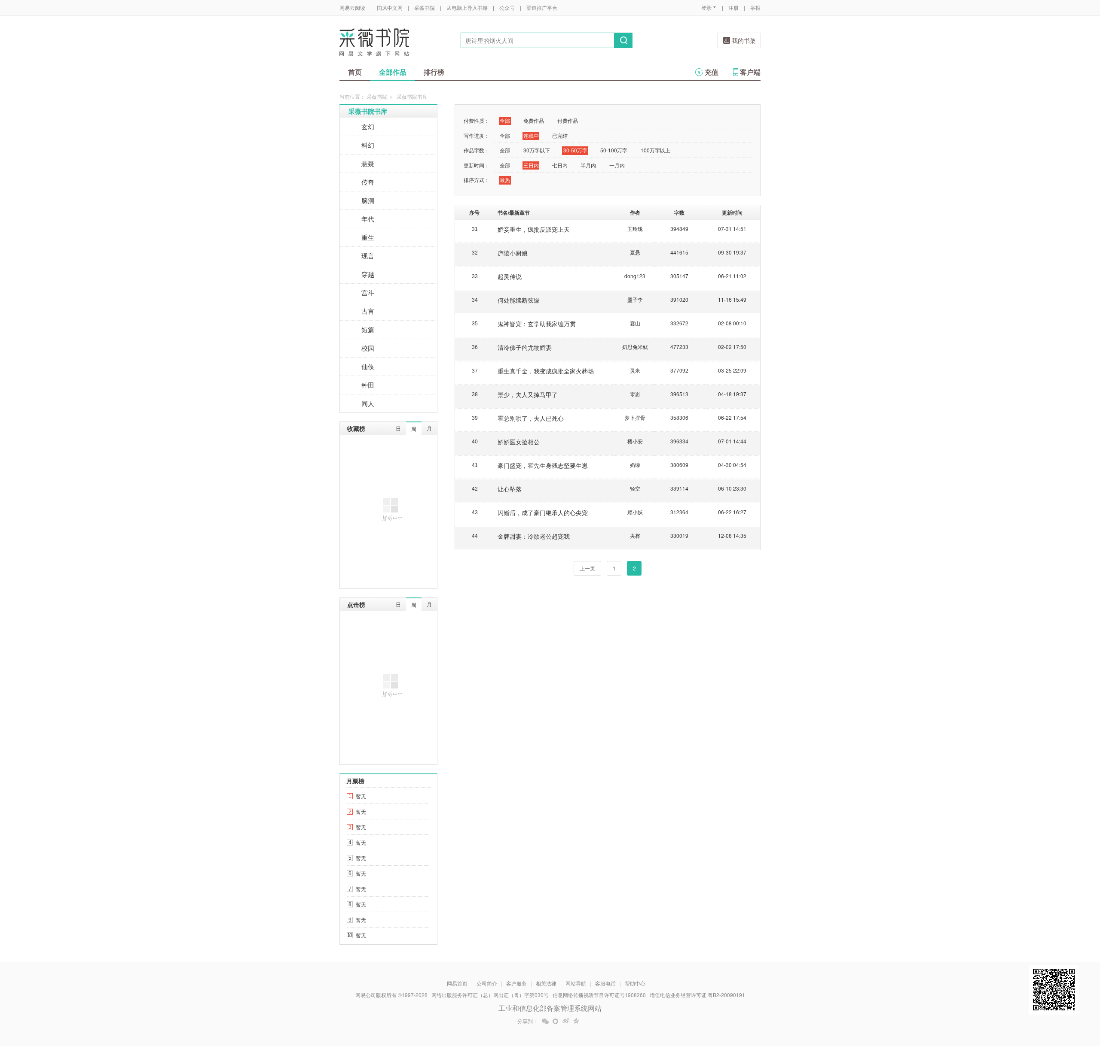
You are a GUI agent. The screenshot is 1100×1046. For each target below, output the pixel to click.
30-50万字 (575, 150)
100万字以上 (655, 150)
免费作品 (533, 120)
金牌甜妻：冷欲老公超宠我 (534, 536)
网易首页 (457, 983)
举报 (755, 7)
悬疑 (367, 163)
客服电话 (605, 983)
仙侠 (367, 366)
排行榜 (434, 72)
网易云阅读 (352, 7)
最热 (505, 179)
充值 (711, 72)
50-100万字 (613, 150)
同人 (367, 403)
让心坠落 (510, 489)
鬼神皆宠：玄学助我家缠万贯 (537, 323)
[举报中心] (784, 996)
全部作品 (392, 72)
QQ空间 (576, 1021)
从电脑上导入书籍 (467, 7)
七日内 (560, 165)
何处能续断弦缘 (519, 300)
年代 (367, 218)
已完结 (560, 135)
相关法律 (546, 983)
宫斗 (367, 292)
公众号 (507, 7)
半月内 (588, 165)
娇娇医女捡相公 (519, 441)
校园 (367, 347)
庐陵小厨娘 (513, 253)
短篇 (367, 329)
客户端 (750, 72)
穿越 (367, 274)
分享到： (527, 1021)
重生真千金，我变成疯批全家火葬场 (546, 371)
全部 (505, 120)
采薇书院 (424, 7)
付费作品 (567, 120)
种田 (367, 384)
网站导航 (575, 983)
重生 (367, 237)
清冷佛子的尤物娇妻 (525, 347)
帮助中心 (635, 983)
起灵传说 (510, 276)
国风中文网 (390, 7)
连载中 (531, 135)
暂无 (361, 796)
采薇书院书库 (367, 111)
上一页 (587, 568)
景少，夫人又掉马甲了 (528, 394)
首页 (355, 72)
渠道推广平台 (541, 7)
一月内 (617, 165)
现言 (367, 255)
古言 (367, 310)
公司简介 (487, 983)
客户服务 (516, 983)
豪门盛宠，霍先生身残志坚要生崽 (543, 465)
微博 (565, 1021)
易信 (555, 1021)
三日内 (531, 165)
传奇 (367, 181)
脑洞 (367, 200)
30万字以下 (536, 150)
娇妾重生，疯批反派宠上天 (534, 229)
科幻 (367, 144)
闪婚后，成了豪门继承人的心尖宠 (543, 512)
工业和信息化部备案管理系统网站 (550, 1008)
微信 (545, 1021)
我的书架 (744, 40)
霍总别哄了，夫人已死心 (531, 418)
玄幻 (367, 126)
